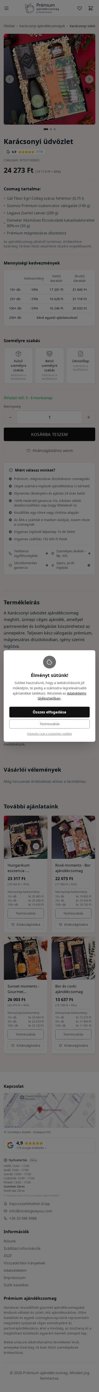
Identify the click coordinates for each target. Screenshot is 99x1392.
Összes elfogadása (49, 712)
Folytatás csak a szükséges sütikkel (49, 734)
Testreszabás (50, 724)
